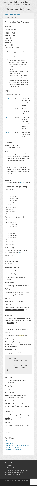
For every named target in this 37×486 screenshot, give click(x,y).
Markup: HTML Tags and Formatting (17, 445)
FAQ (20, 252)
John (7, 109)
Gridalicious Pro (19, 2)
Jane (7, 98)
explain (22, 182)
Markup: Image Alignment (14, 447)
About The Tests (15, 14)
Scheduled (9, 441)
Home (7, 14)
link (21, 270)
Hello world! (10, 443)
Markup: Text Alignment (13, 449)
